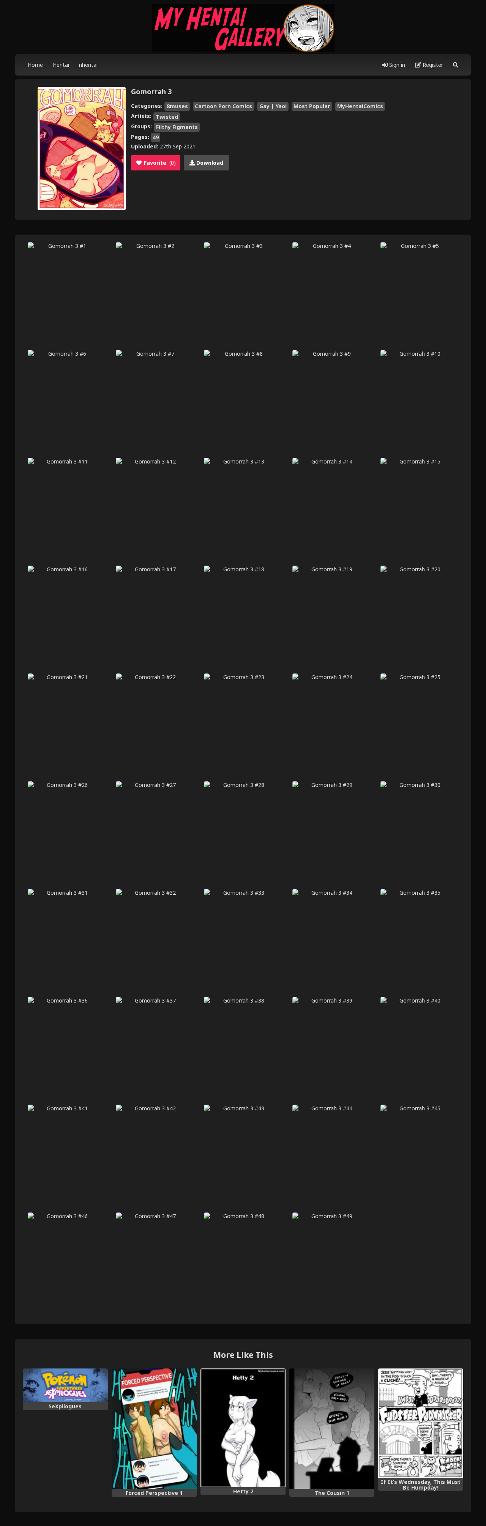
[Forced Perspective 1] (154, 1428)
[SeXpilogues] (65, 1385)
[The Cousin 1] (331, 1428)
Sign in (396, 64)
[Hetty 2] (243, 1428)
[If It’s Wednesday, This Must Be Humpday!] (420, 1423)
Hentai (61, 64)
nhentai (88, 64)
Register (432, 64)
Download (209, 162)
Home (35, 64)
